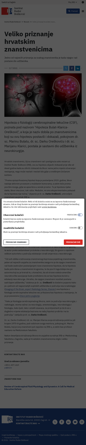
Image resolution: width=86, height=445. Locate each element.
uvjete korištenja (49, 207)
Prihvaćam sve (73, 242)
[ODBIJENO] (80, 229)
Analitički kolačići (13, 228)
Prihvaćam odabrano (16, 242)
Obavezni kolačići (13, 215)
